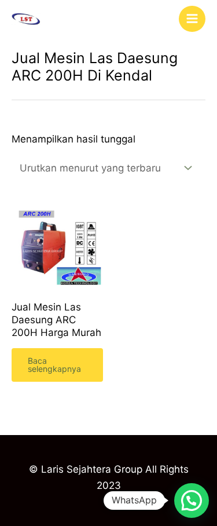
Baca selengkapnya (54, 365)
